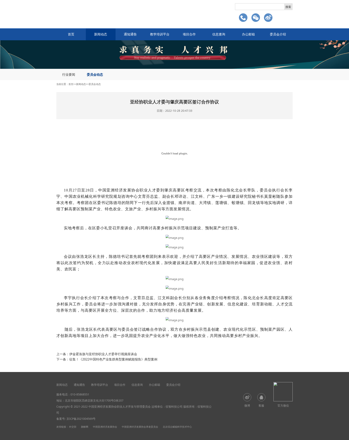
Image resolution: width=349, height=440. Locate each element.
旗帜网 (84, 426)
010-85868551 (79, 394)
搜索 (288, 7)
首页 (71, 34)
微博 (247, 405)
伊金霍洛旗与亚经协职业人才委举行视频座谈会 (103, 354)
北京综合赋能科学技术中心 (177, 426)
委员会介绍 (278, 34)
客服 (261, 405)
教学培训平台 (159, 34)
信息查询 (218, 34)
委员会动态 (95, 74)
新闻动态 (100, 34)
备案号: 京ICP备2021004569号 (76, 419)
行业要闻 (68, 74)
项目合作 (189, 34)
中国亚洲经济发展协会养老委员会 (140, 426)
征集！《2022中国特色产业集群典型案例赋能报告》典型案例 (113, 359)
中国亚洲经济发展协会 (105, 426)
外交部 (72, 426)
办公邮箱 (248, 34)
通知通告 (130, 34)
